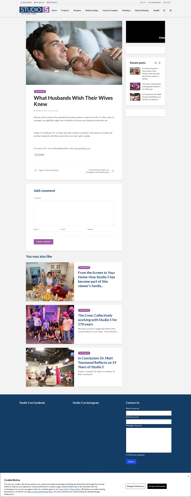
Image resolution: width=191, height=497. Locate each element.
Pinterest (53, 2)
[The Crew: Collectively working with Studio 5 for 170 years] (50, 324)
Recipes (77, 10)
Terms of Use (63, 489)
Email (63, 229)
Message (133, 425)
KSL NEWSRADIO (154, 2)
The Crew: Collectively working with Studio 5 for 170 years (97, 319)
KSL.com (166, 2)
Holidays (126, 10)
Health (156, 10)
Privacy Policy (75, 489)
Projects (65, 10)
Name (36, 229)
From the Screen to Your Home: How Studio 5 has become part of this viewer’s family (151, 73)
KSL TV (142, 2)
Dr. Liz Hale (39, 155)
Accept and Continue (157, 486)
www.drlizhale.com (82, 148)
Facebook (40, 2)
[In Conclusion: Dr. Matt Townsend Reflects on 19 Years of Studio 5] (50, 367)
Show (54, 10)
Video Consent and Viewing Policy (40, 492)
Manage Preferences (135, 486)
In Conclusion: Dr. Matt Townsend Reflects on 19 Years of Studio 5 (97, 362)
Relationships (91, 10)
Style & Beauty (142, 10)
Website (90, 229)
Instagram (27, 2)
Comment (37, 198)
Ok (188, 476)
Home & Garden (110, 10)
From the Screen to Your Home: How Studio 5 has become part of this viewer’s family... (96, 279)
